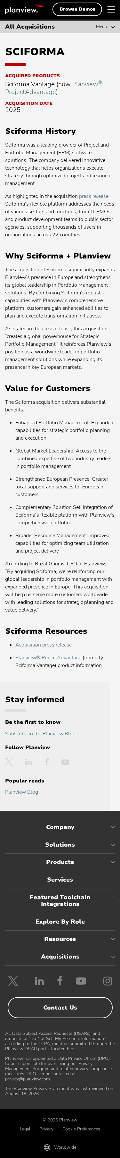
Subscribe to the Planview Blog (40, 733)
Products (60, 862)
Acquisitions (60, 956)
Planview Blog (21, 792)
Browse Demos (77, 9)
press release (93, 196)
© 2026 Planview (60, 1120)
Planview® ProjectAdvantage (48, 657)
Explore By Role (60, 922)
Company (60, 827)
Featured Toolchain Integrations (60, 900)
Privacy (46, 1129)
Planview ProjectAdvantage (53, 88)
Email (60, 1149)
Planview (24, 9)
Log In (97, 1149)
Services (60, 879)
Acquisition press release (43, 644)
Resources (60, 939)
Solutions (60, 845)
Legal (25, 1129)
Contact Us (60, 1007)
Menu (101, 27)
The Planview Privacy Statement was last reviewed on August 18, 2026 (59, 1091)
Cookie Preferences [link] (81, 1129)
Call (23, 1149)
